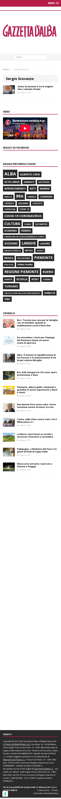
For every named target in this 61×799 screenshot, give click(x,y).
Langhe (29, 243)
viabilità (49, 293)
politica (8, 264)
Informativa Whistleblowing (46, 793)
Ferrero (26, 230)
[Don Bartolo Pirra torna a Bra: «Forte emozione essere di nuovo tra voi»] (9, 410)
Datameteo (41, 224)
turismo (11, 286)
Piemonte (43, 257)
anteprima (44, 182)
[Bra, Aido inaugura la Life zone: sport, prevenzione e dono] (9, 378)
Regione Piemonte (21, 271)
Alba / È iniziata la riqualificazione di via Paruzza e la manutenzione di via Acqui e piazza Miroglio (36, 358)
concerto (37, 203)
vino (7, 299)
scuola (21, 279)
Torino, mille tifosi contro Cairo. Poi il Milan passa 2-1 (37, 420)
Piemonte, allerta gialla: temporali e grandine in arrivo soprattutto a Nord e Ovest (37, 390)
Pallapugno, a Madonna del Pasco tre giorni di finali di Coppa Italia (37, 450)
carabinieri (46, 196)
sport (35, 279)
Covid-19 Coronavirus (23, 216)
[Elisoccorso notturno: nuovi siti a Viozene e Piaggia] (9, 469)
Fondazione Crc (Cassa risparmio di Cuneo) (24, 237)
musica (8, 258)
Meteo (29, 250)
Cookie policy (43, 790)
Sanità (8, 279)
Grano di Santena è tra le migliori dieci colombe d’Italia (35, 88)
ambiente (29, 182)
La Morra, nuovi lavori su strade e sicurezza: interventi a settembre (35, 435)
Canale (32, 196)
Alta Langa (12, 182)
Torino (47, 279)
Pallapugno (23, 258)
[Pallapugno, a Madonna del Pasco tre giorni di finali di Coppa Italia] (9, 454)
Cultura (12, 223)
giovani (11, 243)
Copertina (9, 209)
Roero (48, 272)
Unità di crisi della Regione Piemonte (22, 293)
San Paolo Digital (23, 768)
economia (10, 230)
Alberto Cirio (30, 174)
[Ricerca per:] (30, 57)
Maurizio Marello (12, 251)
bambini (45, 188)
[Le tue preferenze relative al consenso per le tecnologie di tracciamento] (5, 794)
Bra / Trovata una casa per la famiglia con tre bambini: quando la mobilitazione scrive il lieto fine (37, 323)
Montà (40, 250)
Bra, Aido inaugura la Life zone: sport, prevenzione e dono (37, 373)
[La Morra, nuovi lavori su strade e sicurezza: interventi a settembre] (9, 440)
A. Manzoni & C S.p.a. (47, 787)
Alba (10, 174)
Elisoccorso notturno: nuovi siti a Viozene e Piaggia (34, 465)
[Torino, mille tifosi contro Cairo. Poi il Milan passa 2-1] (9, 425)
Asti (33, 188)
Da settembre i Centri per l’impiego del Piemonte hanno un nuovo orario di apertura (36, 340)
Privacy (55, 790)
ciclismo (23, 203)
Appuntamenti (15, 188)
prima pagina (25, 264)
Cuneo (27, 224)
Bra (19, 196)
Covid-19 (24, 209)
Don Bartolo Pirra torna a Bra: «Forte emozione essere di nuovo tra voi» (36, 405)
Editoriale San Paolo (12, 759)
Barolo (8, 197)
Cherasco (9, 203)
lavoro (45, 243)
